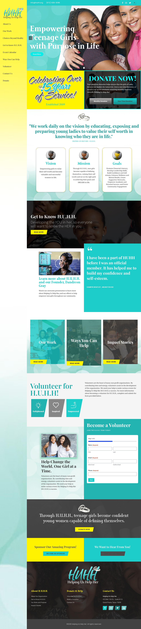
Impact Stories (120, 342)
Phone (93, 470)
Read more (39, 232)
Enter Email (91, 464)
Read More (37, 54)
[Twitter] (117, 608)
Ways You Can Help (84, 343)
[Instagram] (111, 608)
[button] (59, 263)
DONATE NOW (84, 529)
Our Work (47, 342)
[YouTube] (124, 608)
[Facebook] (104, 608)
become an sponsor (56, 553)
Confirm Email (117, 464)
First (89, 452)
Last (114, 452)
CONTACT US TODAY (112, 553)
